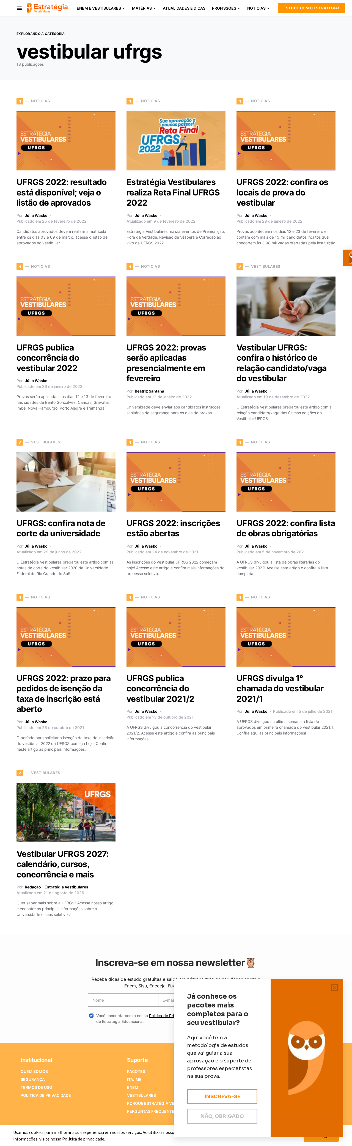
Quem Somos (34, 1071)
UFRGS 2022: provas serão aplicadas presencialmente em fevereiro (166, 363)
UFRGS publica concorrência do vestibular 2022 (47, 358)
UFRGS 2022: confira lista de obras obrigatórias (286, 528)
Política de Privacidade (170, 1015)
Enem (132, 1087)
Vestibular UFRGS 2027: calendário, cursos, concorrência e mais (62, 864)
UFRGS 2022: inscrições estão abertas (173, 528)
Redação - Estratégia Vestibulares (56, 887)
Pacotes (136, 1071)
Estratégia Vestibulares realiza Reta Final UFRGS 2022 (173, 192)
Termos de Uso (36, 1087)
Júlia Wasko (36, 215)
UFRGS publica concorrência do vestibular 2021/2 (160, 688)
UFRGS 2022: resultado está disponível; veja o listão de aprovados (61, 192)
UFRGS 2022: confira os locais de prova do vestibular (282, 192)
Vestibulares (141, 1095)
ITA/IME (134, 1079)
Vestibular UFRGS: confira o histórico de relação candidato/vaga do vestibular (282, 363)
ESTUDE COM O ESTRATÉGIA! (311, 8)
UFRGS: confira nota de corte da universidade (61, 528)
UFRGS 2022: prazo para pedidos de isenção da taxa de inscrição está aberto (63, 693)
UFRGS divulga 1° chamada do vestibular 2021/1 (280, 688)
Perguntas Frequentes (152, 1111)
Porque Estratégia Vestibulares (162, 1103)
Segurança (33, 1079)
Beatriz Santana (149, 391)
